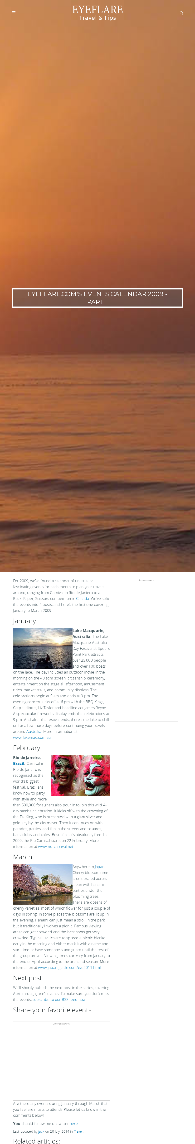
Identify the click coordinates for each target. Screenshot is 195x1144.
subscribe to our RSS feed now (59, 999)
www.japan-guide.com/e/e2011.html (69, 967)
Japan (99, 866)
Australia (33, 731)
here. (74, 1123)
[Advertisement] (61, 1063)
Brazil (18, 763)
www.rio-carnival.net (55, 846)
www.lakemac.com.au (32, 737)
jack (41, 1131)
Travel (78, 1131)
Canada (82, 598)
